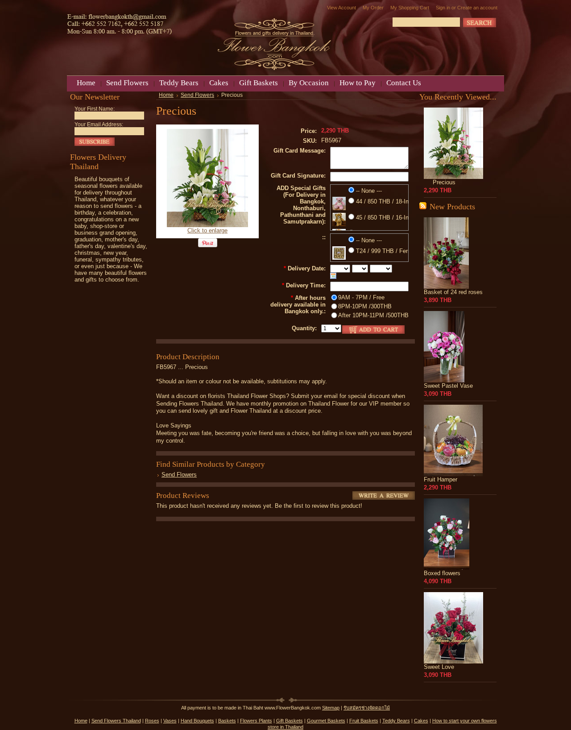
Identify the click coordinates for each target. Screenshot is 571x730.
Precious (444, 182)
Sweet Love (439, 667)
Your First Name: (94, 109)
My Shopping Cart (409, 7)
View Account (341, 7)
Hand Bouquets (197, 720)
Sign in (443, 7)
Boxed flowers (442, 573)
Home (166, 95)
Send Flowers (197, 95)
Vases (170, 720)
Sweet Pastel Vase (448, 385)
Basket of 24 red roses (453, 292)
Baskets (227, 720)
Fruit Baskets (363, 720)
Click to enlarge (207, 230)
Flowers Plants (256, 720)
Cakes (421, 720)
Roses (152, 720)
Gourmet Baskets (326, 720)
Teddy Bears (396, 720)
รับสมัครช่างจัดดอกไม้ (366, 707)
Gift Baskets (289, 720)
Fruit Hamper (440, 479)
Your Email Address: (98, 124)
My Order (373, 7)
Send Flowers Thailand (116, 720)
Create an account (477, 7)
